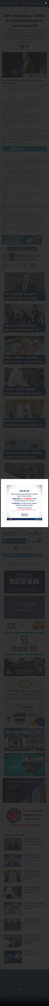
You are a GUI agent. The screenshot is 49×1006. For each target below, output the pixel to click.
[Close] (46, 3)
